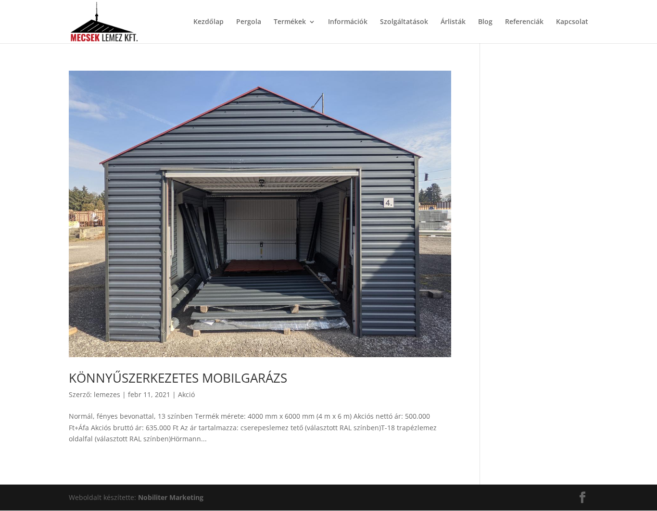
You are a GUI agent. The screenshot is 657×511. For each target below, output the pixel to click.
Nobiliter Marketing (170, 497)
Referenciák (524, 22)
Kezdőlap (208, 22)
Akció (186, 394)
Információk (347, 22)
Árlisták (453, 22)
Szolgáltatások (404, 22)
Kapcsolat (572, 22)
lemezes (107, 394)
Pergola (248, 22)
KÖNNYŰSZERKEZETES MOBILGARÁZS (178, 377)
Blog (485, 22)
